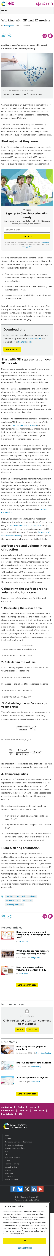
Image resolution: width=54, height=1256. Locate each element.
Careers (7, 1161)
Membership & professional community (18, 1142)
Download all (12, 349)
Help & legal (9, 1173)
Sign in (20, 1029)
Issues (33, 1107)
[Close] (46, 1206)
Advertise (8, 1170)
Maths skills (27, 900)
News (6, 1151)
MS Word (32, 338)
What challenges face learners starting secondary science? (32, 952)
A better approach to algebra (32, 1077)
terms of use (45, 242)
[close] (52, 30)
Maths (4, 10)
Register (32, 1029)
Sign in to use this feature (40, 30)
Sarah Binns (23, 974)
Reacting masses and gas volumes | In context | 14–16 (31, 968)
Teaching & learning (12, 1164)
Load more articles (27, 985)
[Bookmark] (50, 35)
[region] (25, 1229)
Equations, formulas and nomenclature (21, 896)
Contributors (7, 1110)
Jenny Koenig (35, 1066)
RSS (20, 1114)
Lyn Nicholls (23, 941)
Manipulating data (13, 900)
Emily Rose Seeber (43, 1053)
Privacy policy (10, 1176)
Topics (21, 1107)
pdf (40, 338)
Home (7, 1135)
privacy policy (27, 247)
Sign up (25, 236)
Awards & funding (11, 1167)
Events (7, 1154)
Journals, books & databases (15, 1148)
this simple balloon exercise (24, 425)
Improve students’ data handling (33, 1062)
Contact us (6, 1107)
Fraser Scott (35, 1081)
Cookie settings (25, 1248)
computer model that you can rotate (24, 525)
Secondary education (14, 904)
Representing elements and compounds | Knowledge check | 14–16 (34, 935)
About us (24, 1110)
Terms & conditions (11, 1179)
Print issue (39, 1110)
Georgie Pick (35, 957)
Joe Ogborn (9, 26)
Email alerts (7, 1114)
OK (25, 1241)
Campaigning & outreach (14, 1145)
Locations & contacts (12, 1157)
